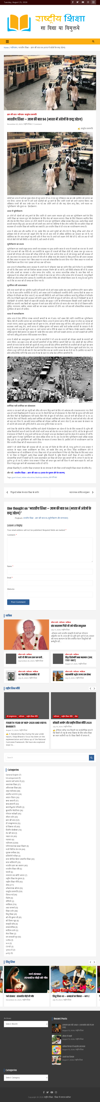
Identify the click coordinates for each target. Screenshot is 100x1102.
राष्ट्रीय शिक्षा (28, 124)
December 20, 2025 (13, 1000)
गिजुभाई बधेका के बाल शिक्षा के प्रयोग (24, 492)
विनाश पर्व (10, 894)
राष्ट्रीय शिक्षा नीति (13, 689)
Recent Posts (60, 1019)
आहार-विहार (10, 797)
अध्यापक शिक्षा (11, 784)
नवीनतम (20, 114)
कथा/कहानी (10, 804)
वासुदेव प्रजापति (31, 114)
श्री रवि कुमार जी (12, 917)
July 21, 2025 (70, 678)
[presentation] (90, 688)
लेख (76, 716)
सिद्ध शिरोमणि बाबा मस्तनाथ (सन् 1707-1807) (78, 659)
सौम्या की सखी (67, 1036)
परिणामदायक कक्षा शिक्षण (16, 846)
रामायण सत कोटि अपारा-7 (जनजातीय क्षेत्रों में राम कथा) (78, 1026)
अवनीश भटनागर (12, 794)
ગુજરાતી (9, 950)
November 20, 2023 (14, 124)
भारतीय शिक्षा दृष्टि (12, 869)
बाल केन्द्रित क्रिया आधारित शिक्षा (18, 859)
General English (12, 775)
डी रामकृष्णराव (12, 716)
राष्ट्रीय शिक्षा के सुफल (14, 878)
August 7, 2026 (68, 1060)
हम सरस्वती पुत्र (11, 937)
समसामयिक (10, 927)
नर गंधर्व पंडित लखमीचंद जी (28, 675)
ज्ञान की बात (12, 114)
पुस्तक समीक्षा (11, 852)
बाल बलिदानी (11, 862)
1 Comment (37, 124)
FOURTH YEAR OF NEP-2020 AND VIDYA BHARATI (26, 725)
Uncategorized (12, 778)
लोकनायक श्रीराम (12, 888)
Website (10, 589)
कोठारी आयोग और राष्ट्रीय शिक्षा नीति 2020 (72, 723)
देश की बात (10, 833)
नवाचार (8, 839)
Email (10, 578)
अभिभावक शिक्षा (12, 787)
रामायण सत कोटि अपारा (15, 875)
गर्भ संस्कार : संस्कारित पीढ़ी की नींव (20, 996)
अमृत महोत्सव (11, 791)
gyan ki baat (16, 477)
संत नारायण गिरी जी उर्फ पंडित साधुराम (68, 626)
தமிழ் (8, 953)
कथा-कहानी (10, 800)
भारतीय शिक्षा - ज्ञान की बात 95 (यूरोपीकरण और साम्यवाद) (45, 518)
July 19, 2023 (57, 1000)
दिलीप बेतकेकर (12, 830)
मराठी (8, 872)
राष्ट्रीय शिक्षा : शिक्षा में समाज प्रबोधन (57, 1097)
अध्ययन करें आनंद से (13, 781)
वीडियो (8, 901)
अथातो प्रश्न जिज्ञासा (68, 1057)
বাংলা (7, 943)
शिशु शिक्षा (9, 914)
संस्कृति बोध (10, 924)
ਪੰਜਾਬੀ (8, 946)
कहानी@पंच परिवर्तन (14, 807)
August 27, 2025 (71, 664)
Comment (12, 535)
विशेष (8, 898)
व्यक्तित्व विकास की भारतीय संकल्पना (73, 1046)
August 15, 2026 (68, 1030)
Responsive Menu (93, 2)
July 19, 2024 (58, 726)
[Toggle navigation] (7, 41)
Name (10, 566)
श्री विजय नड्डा (11, 920)
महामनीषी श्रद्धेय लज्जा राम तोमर (78, 675)
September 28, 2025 (26, 661)
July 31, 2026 (55, 629)
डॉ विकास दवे (11, 826)
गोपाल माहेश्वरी (11, 813)
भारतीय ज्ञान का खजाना (15, 865)
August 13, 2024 (12, 730)
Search (91, 758)
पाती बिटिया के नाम (13, 849)
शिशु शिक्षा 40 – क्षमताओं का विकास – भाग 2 (71, 996)
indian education (28, 477)
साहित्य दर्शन (10, 930)
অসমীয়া (8, 940)
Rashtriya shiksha (42, 477)
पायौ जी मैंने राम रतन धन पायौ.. (30, 657)
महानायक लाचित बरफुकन (79, 492)
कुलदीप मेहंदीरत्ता (12, 810)
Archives (7, 1018)
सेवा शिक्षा (9, 933)
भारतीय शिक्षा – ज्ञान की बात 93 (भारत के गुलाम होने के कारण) (40, 472)
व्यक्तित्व (9, 616)
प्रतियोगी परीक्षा (12, 856)
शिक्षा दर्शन (10, 911)
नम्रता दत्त (9, 836)
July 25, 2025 (23, 678)
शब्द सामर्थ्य (10, 907)
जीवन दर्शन (54, 622)
